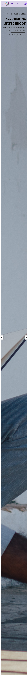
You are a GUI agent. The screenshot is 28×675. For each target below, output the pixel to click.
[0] (25, 4)
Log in (15, 3)
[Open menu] (2, 3)
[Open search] (12, 4)
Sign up (19, 3)
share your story (18, 34)
